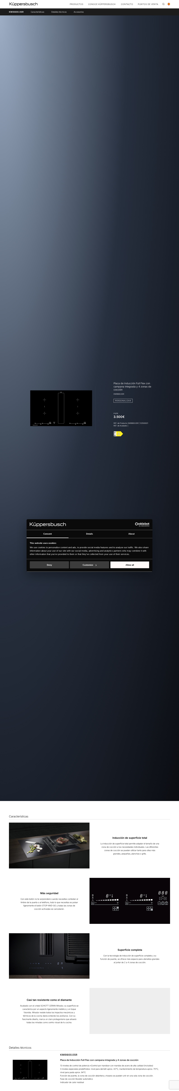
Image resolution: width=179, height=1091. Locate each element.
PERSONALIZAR (123, 401)
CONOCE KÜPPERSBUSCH (102, 4)
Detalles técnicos (59, 12)
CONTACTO (127, 4)
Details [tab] (89, 534)
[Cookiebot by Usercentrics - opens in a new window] (137, 525)
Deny (49, 565)
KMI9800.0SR (16, 12)
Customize (88, 565)
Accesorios (79, 12)
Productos (76, 4)
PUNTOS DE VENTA (148, 4)
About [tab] (131, 534)
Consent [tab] (47, 534)
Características (37, 12)
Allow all (130, 565)
